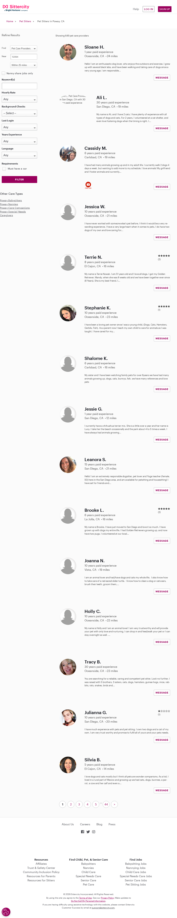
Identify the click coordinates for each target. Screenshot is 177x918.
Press (112, 824)
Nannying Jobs (136, 867)
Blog (99, 824)
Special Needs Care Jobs (136, 876)
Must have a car (17, 168)
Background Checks (13, 106)
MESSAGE (162, 77)
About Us (68, 824)
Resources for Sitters (41, 880)
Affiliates (41, 863)
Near (4, 56)
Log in (148, 9)
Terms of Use (85, 898)
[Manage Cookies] (6, 912)
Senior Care (88, 880)
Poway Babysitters (11, 200)
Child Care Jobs (135, 872)
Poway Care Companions (15, 207)
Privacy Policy (107, 898)
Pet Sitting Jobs (136, 884)
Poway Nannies (9, 204)
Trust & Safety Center (41, 867)
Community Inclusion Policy (41, 872)
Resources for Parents (41, 876)
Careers (85, 824)
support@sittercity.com (103, 907)
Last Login (8, 120)
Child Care (88, 872)
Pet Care (88, 884)
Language (7, 148)
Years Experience (12, 134)
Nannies (88, 867)
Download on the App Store (88, 846)
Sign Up (164, 9)
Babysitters (88, 863)
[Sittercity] (15, 7)
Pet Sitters (25, 21)
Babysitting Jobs (136, 863)
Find (4, 48)
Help (136, 9)
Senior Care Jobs (136, 880)
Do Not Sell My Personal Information (88, 901)
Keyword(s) (8, 79)
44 (106, 804)
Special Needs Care (88, 876)
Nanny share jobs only (20, 73)
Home (9, 21)
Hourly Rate (8, 92)
